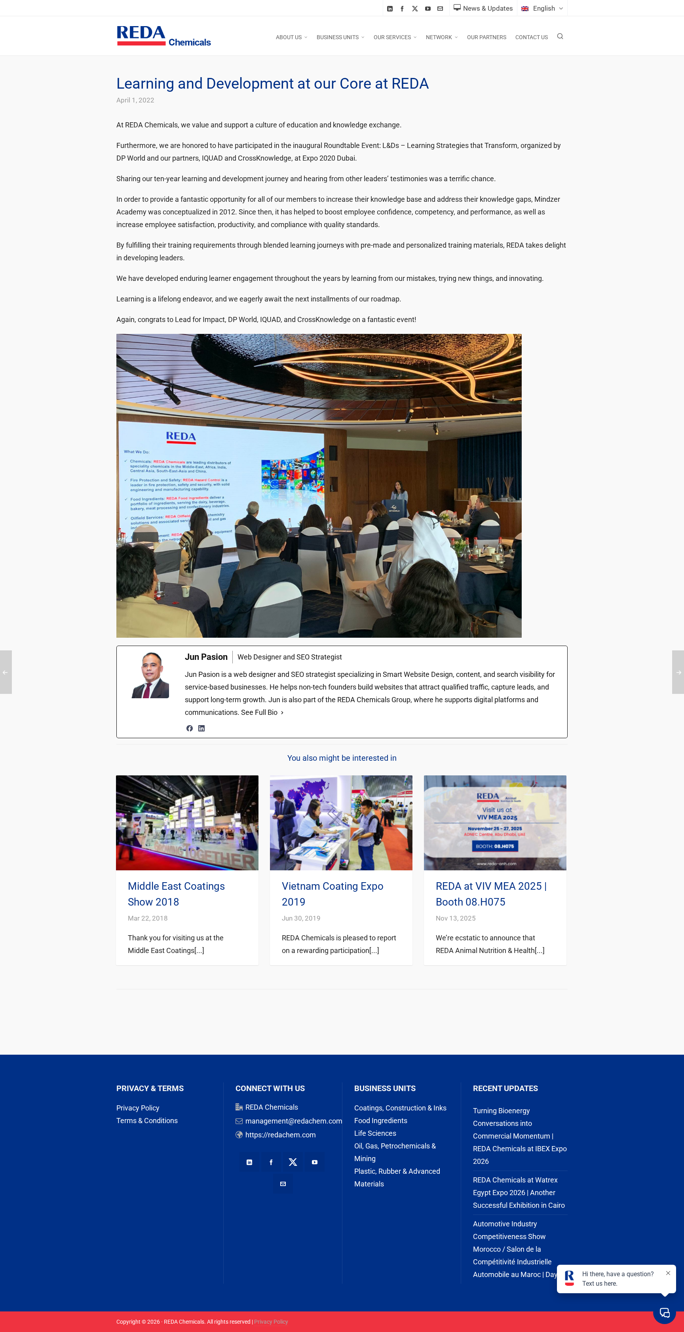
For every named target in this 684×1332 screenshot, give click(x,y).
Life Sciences (375, 1133)
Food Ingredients (380, 1120)
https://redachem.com (280, 1135)
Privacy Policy (138, 1108)
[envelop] (441, 8)
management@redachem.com (293, 1121)
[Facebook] (189, 728)
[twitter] (416, 8)
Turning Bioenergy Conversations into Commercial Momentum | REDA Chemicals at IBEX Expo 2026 (520, 1136)
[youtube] (429, 8)
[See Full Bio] (282, 712)
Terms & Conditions (147, 1120)
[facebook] (403, 8)
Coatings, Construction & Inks (400, 1108)
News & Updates (488, 8)
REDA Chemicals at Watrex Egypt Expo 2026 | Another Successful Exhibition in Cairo (519, 1192)
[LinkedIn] (201, 728)
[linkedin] (391, 8)
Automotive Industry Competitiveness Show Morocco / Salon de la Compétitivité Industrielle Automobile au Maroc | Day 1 (518, 1249)
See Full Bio (259, 712)
